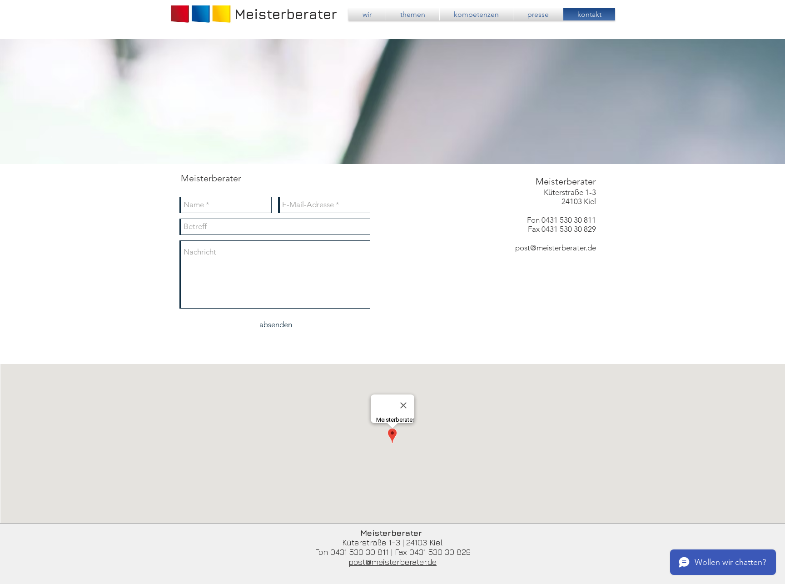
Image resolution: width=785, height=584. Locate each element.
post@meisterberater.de (555, 247)
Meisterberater (285, 14)
